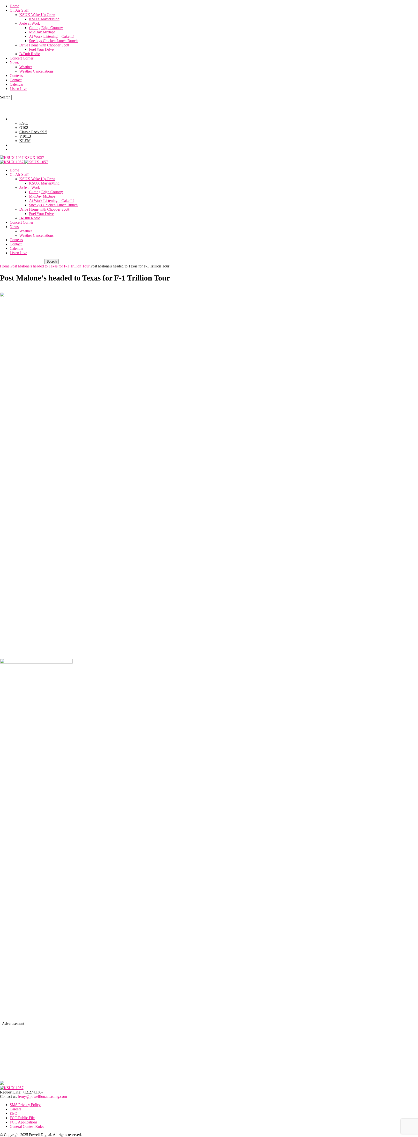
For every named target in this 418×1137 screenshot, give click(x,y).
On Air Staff (19, 10)
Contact (16, 80)
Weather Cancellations (36, 71)
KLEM (24, 141)
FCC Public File (22, 1118)
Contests (16, 76)
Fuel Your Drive (41, 49)
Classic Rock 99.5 (33, 132)
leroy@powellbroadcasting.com (42, 1096)
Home (14, 6)
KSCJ (24, 123)
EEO (13, 1113)
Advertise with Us (23, 145)
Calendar (16, 84)
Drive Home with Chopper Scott (44, 45)
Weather (25, 67)
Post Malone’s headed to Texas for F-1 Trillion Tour (50, 266)
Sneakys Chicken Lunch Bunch (53, 41)
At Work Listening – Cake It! (51, 36)
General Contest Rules (27, 149)
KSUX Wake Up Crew (37, 15)
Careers (15, 1109)
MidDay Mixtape (42, 32)
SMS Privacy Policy (25, 1105)
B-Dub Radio (29, 54)
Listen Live (18, 89)
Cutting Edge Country (46, 28)
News (14, 62)
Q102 (23, 128)
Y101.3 (25, 136)
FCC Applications (23, 1122)
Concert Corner (21, 58)
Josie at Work (29, 23)
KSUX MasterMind (44, 19)
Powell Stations (21, 119)
